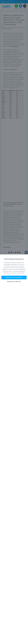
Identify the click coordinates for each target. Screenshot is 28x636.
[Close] (26, 252)
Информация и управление (14, 281)
